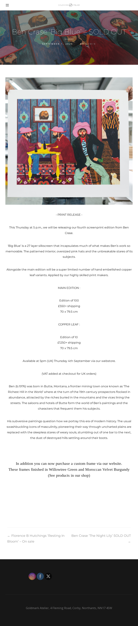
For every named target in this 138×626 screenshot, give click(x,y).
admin (91, 43)
